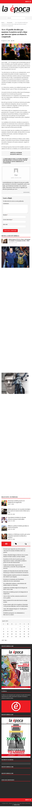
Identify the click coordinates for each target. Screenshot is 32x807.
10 (28, 629)
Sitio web (5, 224)
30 (24, 636)
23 (24, 634)
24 (28, 634)
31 (28, 636)
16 (24, 631)
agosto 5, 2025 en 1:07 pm (16, 177)
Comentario (6, 203)
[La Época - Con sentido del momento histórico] (16, 9)
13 (11, 631)
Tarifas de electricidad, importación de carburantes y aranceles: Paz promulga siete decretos (14, 566)
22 (20, 634)
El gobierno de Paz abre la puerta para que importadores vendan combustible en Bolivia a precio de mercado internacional (14, 560)
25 (3, 636)
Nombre (5, 215)
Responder (26, 192)
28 (16, 636)
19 (7, 634)
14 (16, 631)
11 (3, 631)
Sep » (6, 640)
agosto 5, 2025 (6, 40)
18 (3, 634)
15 (20, 631)
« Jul (2, 640)
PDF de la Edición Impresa (10, 235)
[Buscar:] (16, 18)
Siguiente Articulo (16, 154)
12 (7, 631)
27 (11, 636)
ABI (13, 40)
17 (28, 631)
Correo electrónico (7, 219)
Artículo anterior (16, 152)
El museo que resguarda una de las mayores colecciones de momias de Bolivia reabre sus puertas (14, 550)
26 (7, 636)
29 (20, 636)
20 (11, 634)
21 (16, 634)
